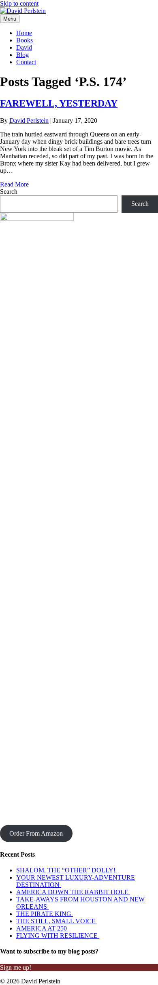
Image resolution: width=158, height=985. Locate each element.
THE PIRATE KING (44, 913)
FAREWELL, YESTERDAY (58, 103)
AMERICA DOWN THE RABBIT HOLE (73, 892)
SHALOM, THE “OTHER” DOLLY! (66, 870)
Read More (14, 184)
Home (24, 32)
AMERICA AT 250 (42, 928)
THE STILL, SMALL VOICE (56, 921)
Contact (26, 62)
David (24, 47)
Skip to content (19, 3)
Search (8, 191)
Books (24, 40)
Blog (22, 54)
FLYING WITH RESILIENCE (57, 935)
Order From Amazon (36, 833)
